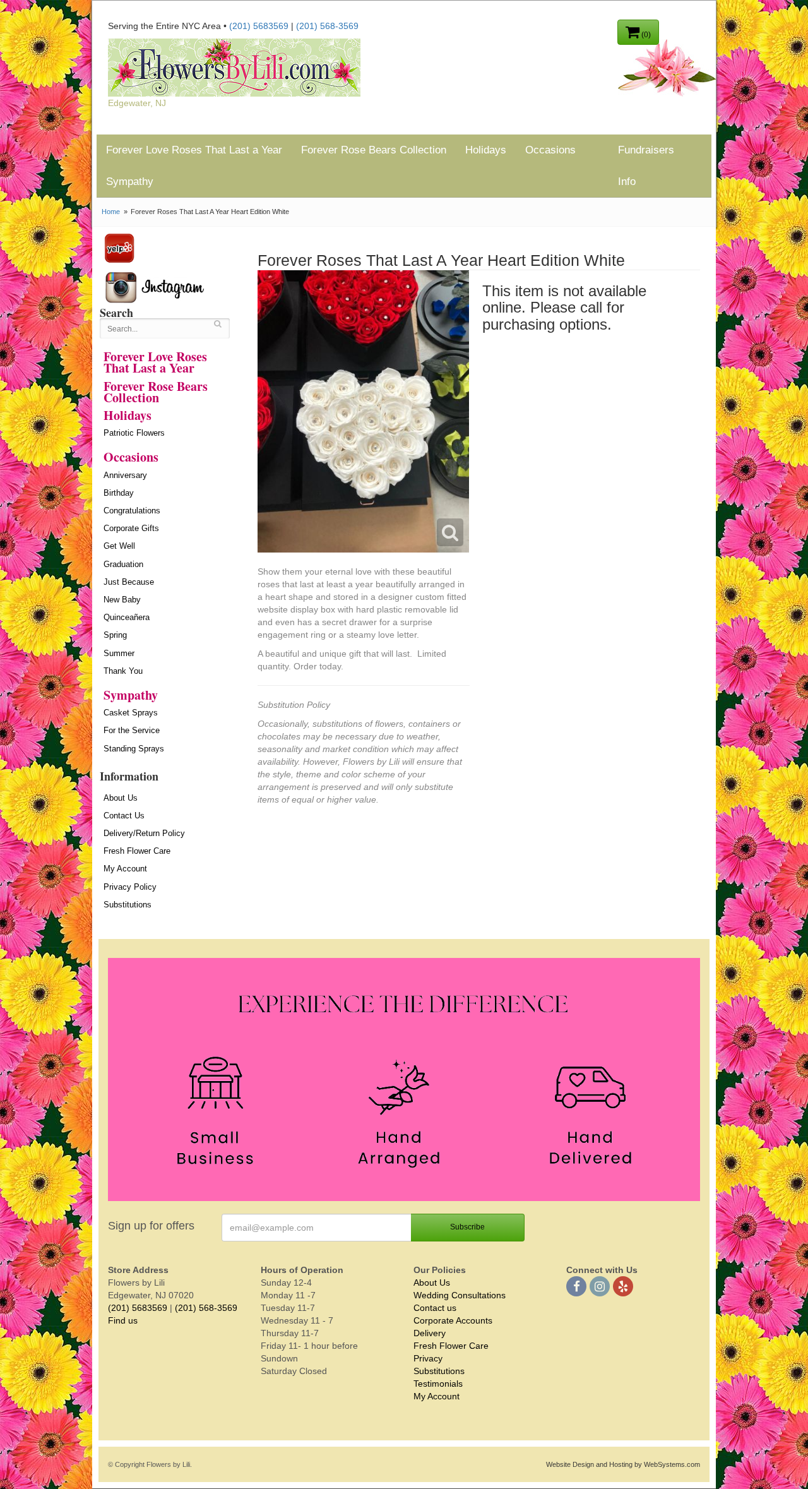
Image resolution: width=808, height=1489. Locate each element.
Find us (123, 1320)
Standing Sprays (134, 748)
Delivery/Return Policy (144, 833)
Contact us (434, 1308)
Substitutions (128, 904)
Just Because (129, 582)
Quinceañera (127, 617)
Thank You (123, 671)
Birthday (119, 493)
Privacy (428, 1358)
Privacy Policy (130, 887)
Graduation (123, 564)
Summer (119, 653)
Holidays (485, 150)
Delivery (429, 1333)
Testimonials (438, 1383)
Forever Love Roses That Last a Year (194, 150)
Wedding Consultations (459, 1295)
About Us (121, 798)
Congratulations (132, 510)
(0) (645, 34)
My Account (125, 868)
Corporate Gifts (131, 528)
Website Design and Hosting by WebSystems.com (623, 1464)
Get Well (119, 546)
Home (111, 211)
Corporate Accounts (452, 1320)
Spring (115, 635)
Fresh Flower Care (137, 851)
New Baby (122, 599)
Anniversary (125, 475)
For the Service (132, 730)
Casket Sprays (131, 712)
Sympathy (129, 182)
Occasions (550, 150)
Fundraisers (646, 150)
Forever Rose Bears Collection (373, 150)
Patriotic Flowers (134, 433)
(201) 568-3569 (327, 26)
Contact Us (124, 815)
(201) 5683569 (258, 26)
